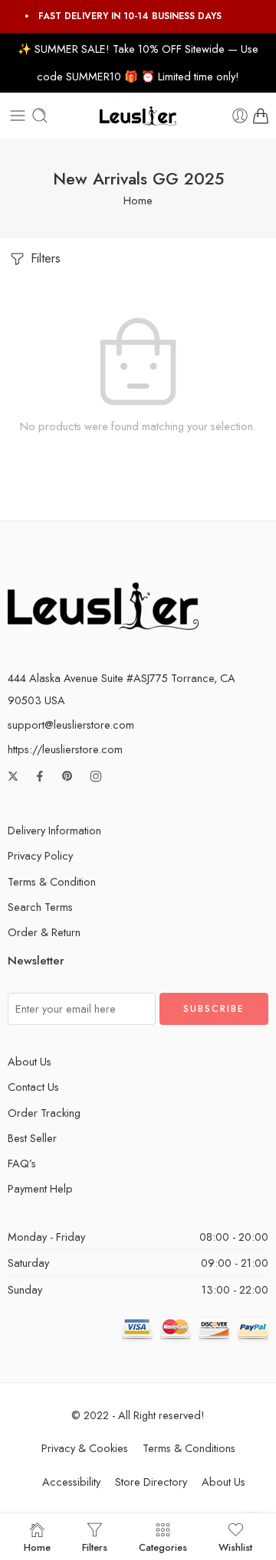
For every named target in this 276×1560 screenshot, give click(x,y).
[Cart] (260, 115)
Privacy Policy (40, 855)
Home (138, 200)
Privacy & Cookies (84, 1448)
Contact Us (33, 1087)
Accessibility (71, 1482)
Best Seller (32, 1138)
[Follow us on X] (13, 776)
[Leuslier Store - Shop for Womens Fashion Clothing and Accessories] (138, 116)
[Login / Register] (240, 115)
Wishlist (235, 1546)
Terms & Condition (52, 881)
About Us (29, 1061)
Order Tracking (44, 1113)
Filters (44, 258)
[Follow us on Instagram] (96, 776)
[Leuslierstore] (103, 604)
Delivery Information (54, 830)
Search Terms (40, 907)
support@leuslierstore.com (71, 724)
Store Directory (151, 1482)
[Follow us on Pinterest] (67, 776)
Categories (163, 1546)
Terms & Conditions (189, 1448)
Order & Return (44, 932)
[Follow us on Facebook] (40, 776)
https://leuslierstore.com (65, 749)
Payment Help (40, 1188)
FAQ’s (22, 1163)
